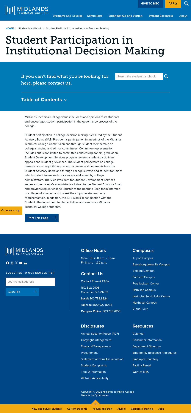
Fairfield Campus (144, 277)
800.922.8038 (102, 305)
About (183, 15)
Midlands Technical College (27, 10)
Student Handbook (30, 28)
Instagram (11, 262)
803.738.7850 (111, 311)
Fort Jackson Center (146, 283)
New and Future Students (47, 408)
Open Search (186, 3)
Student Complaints (94, 365)
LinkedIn (25, 262)
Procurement (89, 353)
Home (10, 28)
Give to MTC (150, 3)
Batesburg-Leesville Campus (151, 264)
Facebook (7, 262)
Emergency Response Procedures (154, 353)
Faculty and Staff (102, 408)
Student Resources (161, 15)
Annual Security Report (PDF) (100, 334)
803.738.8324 (99, 298)
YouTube (20, 262)
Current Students (77, 408)
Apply (173, 3)
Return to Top (12, 210)
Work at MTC (141, 372)
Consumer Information (147, 340)
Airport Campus (143, 258)
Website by (95, 395)
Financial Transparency (96, 346)
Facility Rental (142, 365)
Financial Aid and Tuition (126, 15)
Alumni (122, 408)
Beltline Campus (143, 271)
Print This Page (38, 218)
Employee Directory (145, 359)
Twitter (16, 262)
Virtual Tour (140, 309)
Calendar (138, 334)
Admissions (94, 15)
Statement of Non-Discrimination (102, 359)
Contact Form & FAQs (95, 281)
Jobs (161, 408)
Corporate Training (142, 408)
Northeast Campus (145, 303)
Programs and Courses (67, 15)
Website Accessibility (95, 378)
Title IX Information (93, 372)
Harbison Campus (144, 290)
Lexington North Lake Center (151, 296)
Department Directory (147, 346)
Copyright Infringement (96, 340)
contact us (59, 83)
